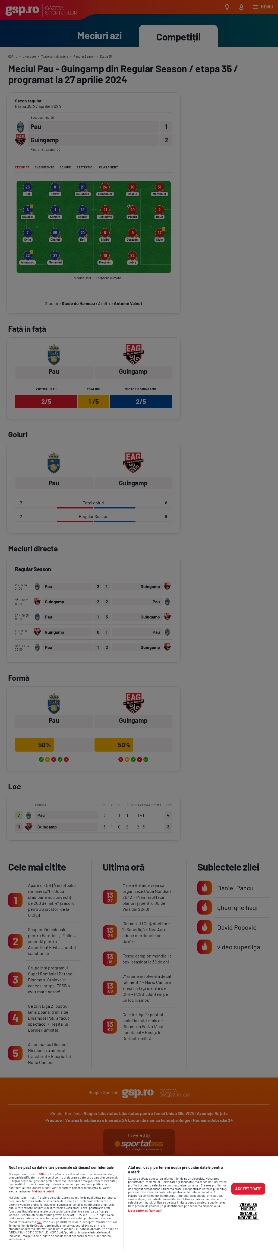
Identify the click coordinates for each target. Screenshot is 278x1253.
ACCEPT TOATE (248, 1188)
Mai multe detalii (43, 1191)
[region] (139, 1204)
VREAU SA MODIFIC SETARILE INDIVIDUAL (248, 1211)
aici (39, 1222)
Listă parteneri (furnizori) (145, 1210)
